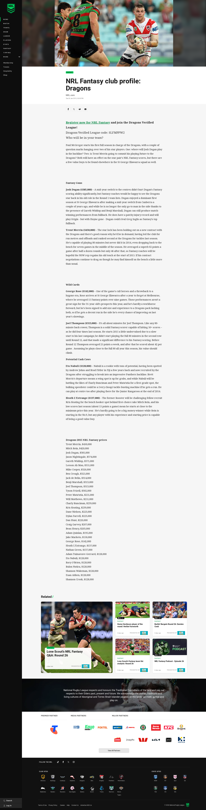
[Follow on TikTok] (58, 762)
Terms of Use (42, 805)
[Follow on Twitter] (68, 762)
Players (7, 40)
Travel (6, 28)
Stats (6, 44)
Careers (62, 805)
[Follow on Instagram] (74, 762)
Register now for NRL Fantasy (88, 122)
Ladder (6, 36)
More (5, 57)
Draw (5, 32)
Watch (6, 23)
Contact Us (75, 805)
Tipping (7, 52)
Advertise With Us (86, 805)
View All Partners (114, 750)
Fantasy (7, 48)
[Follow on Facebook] (63, 762)
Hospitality (7, 71)
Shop (5, 75)
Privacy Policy (53, 805)
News (5, 19)
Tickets (6, 67)
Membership (8, 63)
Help (68, 805)
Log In (9, 805)
